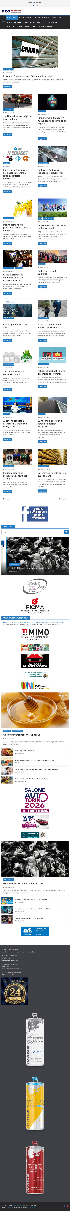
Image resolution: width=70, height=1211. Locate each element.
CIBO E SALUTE (11, 26)
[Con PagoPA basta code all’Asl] (17, 308)
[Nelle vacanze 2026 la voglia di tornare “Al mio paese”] (7, 901)
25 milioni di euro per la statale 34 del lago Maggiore (50, 423)
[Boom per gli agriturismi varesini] (7, 752)
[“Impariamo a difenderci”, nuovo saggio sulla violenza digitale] (52, 102)
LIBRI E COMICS (24, 26)
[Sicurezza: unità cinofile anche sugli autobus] (52, 308)
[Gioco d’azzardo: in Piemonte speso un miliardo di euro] (17, 258)
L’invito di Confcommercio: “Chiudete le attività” (27, 76)
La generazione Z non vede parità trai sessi (52, 227)
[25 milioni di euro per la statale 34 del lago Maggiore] (52, 405)
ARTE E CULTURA (29, 22)
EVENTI (34, 26)
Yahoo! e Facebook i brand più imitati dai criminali (51, 372)
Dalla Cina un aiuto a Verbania (48, 272)
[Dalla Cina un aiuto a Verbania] (52, 256)
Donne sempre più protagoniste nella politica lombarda (16, 227)
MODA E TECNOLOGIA (45, 26)
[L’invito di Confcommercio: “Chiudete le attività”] (35, 52)
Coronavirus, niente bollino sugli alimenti (52, 474)
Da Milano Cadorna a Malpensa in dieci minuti (50, 171)
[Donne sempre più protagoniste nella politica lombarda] (17, 208)
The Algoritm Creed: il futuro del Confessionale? (29, 918)
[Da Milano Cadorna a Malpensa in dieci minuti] (52, 154)
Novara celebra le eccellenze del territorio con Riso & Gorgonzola (34, 760)
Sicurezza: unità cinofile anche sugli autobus (50, 326)
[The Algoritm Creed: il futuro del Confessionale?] (7, 919)
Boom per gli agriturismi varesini (25, 751)
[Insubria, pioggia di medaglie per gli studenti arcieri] (17, 457)
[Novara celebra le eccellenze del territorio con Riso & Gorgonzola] (7, 761)
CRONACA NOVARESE (25, 18)
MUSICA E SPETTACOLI (14, 22)
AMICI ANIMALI (52, 22)
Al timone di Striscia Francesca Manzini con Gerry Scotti (15, 423)
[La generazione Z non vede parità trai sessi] (52, 208)
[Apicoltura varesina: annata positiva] (35, 710)
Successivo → (64, 499)
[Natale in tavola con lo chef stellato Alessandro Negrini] (7, 780)
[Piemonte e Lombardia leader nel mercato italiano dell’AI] (7, 910)
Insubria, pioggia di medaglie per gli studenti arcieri (16, 475)
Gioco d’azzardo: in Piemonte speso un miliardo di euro (13, 277)
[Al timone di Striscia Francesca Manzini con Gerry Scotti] (17, 405)
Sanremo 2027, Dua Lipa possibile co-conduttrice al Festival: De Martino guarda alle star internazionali (32, 622)
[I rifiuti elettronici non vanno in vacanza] (35, 538)
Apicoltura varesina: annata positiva (21, 734)
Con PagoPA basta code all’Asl (15, 326)
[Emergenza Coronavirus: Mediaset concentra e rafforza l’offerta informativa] (17, 154)
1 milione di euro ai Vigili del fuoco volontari (17, 118)
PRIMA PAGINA (11, 18)
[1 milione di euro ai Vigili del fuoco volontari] (17, 101)
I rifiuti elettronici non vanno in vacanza (24, 568)
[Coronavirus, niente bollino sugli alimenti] (52, 457)
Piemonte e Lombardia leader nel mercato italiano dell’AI (32, 909)
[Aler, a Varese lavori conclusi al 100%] (17, 355)
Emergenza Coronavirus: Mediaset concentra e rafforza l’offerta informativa (16, 174)
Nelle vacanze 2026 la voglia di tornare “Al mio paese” (31, 899)
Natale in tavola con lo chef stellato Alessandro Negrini (31, 779)
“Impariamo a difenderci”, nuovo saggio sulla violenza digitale (52, 120)
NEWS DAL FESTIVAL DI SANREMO (16, 618)
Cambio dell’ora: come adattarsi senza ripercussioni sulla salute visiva (36, 769)
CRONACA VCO (56, 18)
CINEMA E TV (41, 22)
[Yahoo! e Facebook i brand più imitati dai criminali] (52, 355)
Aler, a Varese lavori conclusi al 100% (13, 373)
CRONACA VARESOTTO (42, 18)
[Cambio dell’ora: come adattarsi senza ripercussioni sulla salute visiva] (7, 771)
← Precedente (6, 499)
